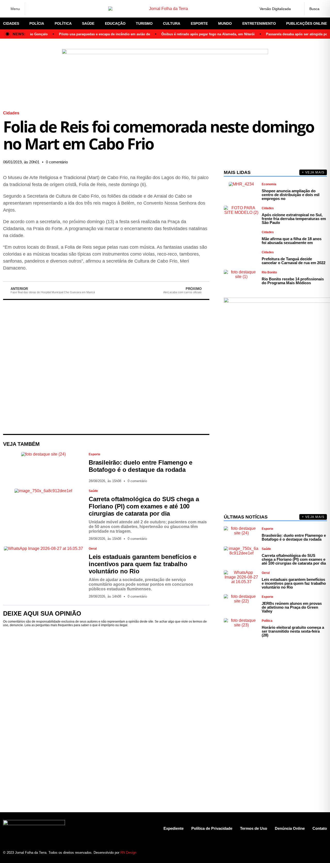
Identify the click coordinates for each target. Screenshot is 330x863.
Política (63, 23)
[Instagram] (41, 8)
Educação (115, 23)
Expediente (173, 828)
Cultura (171, 23)
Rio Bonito (269, 272)
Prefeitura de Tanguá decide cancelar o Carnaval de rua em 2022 (293, 261)
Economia (269, 184)
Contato (319, 828)
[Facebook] (32, 9)
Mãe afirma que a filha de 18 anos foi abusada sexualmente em (291, 241)
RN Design (128, 852)
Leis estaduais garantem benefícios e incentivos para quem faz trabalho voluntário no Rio (142, 564)
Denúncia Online (290, 828)
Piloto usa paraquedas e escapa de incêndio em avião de (98, 34)
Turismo (144, 23)
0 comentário (57, 162)
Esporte (199, 23)
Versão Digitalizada (275, 9)
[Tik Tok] (68, 8)
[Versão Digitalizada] (296, 9)
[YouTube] (59, 8)
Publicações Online (306, 23)
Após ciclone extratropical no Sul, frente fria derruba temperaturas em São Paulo (294, 219)
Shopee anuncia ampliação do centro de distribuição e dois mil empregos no (290, 195)
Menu (15, 9)
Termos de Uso (253, 828)
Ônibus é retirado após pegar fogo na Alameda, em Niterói (201, 34)
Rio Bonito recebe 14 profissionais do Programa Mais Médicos (293, 281)
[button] (155, 162)
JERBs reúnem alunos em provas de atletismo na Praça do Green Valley (292, 607)
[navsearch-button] (315, 8)
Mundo (225, 23)
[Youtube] (305, 852)
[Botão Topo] (323, 852)
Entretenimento (259, 23)
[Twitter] (50, 8)
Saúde (88, 23)
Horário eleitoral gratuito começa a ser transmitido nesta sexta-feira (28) (293, 631)
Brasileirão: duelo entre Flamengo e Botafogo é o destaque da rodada (140, 466)
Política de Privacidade (211, 828)
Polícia (36, 23)
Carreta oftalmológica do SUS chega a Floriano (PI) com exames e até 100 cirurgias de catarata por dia (144, 506)
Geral (93, 548)
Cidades (11, 23)
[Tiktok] (314, 852)
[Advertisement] (106, 367)
